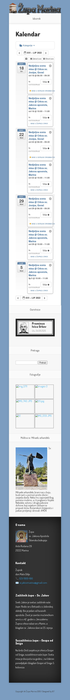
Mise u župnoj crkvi (39, 123)
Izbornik (37, 18)
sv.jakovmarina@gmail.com (33, 582)
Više (45, 81)
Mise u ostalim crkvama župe (43, 91)
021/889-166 (26, 578)
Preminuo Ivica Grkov (39, 325)
